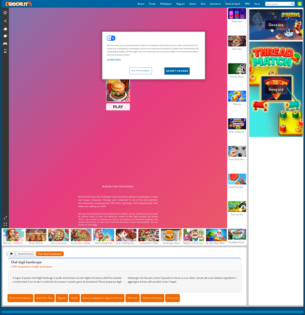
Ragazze (62, 297)
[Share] (5, 21)
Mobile (74, 297)
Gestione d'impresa (152, 297)
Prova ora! (172, 297)
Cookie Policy (114, 59)
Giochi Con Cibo (44, 297)
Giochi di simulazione (20, 297)
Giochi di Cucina (25, 253)
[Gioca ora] (276, 39)
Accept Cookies (177, 71)
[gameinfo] (5, 44)
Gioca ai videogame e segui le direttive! (102, 297)
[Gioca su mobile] (5, 51)
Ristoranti (133, 297)
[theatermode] (5, 218)
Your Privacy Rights (140, 70)
